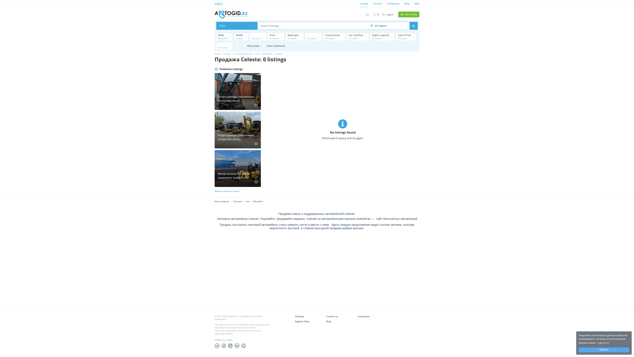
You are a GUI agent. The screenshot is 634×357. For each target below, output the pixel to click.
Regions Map (302, 321)
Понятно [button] (604, 350)
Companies (393, 3)
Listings (364, 3)
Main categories (222, 201)
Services (377, 3)
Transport (237, 201)
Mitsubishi (258, 201)
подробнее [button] (603, 342)
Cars (248, 201)
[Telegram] (217, 345)
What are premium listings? (227, 191)
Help (416, 3)
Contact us (332, 316)
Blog (407, 3)
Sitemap (299, 316)
